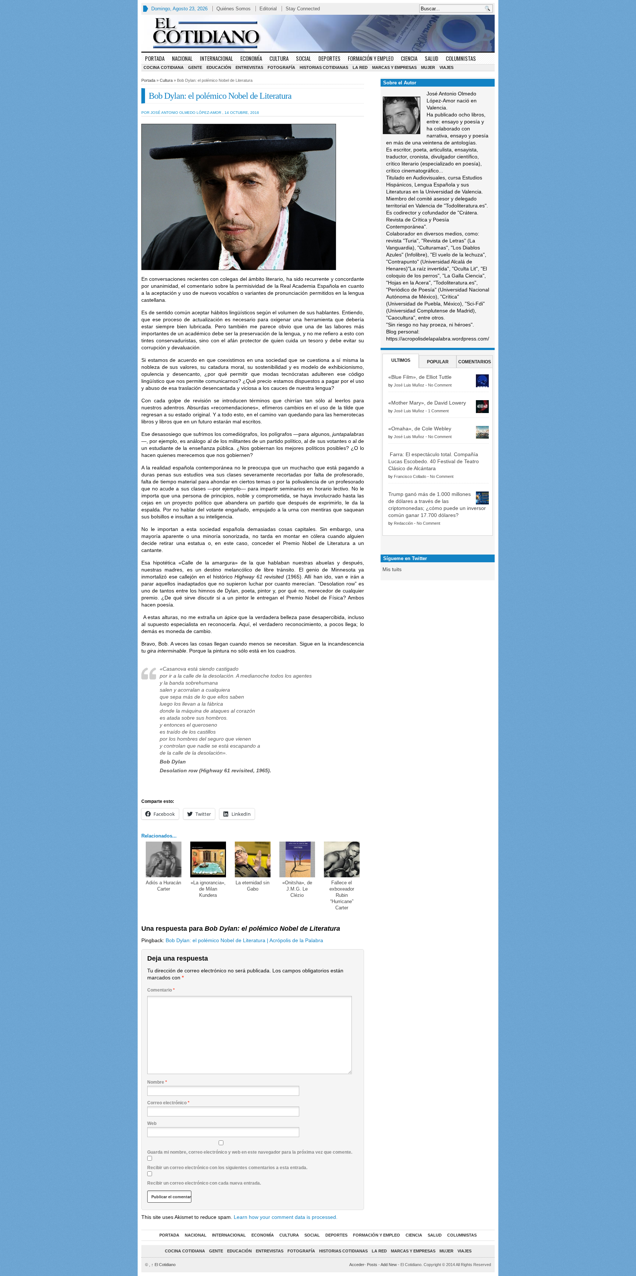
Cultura (279, 58)
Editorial (268, 8)
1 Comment (438, 411)
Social (303, 58)
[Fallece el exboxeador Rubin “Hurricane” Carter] (342, 859)
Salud (431, 58)
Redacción (403, 523)
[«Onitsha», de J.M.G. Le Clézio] (297, 859)
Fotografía (281, 67)
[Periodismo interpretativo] (318, 33)
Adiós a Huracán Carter (163, 886)
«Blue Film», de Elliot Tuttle (420, 377)
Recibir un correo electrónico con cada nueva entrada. (204, 1183)
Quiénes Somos (233, 8)
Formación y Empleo (370, 58)
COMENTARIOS (474, 361)
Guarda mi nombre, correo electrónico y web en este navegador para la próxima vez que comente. (249, 1152)
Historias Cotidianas (324, 67)
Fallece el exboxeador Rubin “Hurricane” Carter (341, 895)
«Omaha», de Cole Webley (419, 428)
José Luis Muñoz (409, 385)
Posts (372, 1264)
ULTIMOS (400, 360)
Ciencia (409, 58)
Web (151, 1123)
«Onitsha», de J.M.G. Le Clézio (297, 889)
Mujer (428, 67)
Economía (251, 58)
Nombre (157, 1082)
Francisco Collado (410, 476)
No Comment (440, 385)
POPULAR (438, 361)
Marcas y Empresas (394, 67)
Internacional (216, 58)
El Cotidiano (163, 1264)
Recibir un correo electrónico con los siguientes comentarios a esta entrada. (227, 1167)
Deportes (329, 58)
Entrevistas (249, 67)
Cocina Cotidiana (164, 67)
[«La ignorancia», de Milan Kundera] (208, 859)
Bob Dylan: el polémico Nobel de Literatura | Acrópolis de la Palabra (244, 940)
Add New (389, 1264)
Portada (155, 58)
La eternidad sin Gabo (252, 886)
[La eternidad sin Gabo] (253, 859)
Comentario (161, 990)
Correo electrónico (168, 1102)
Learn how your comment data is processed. (286, 1217)
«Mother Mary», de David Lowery (427, 403)
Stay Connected (303, 8)
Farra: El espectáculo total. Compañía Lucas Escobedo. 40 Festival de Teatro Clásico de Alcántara (433, 461)
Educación (218, 67)
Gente (195, 67)
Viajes (446, 67)
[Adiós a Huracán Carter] (163, 859)
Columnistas (461, 58)
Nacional (182, 58)
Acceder (356, 1264)
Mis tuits (392, 569)
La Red (360, 67)
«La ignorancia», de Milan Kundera (208, 889)
